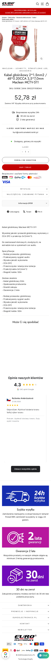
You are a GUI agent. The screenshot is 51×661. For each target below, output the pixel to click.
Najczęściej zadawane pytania (25, 194)
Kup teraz (25, 167)
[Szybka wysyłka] (25, 496)
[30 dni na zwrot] (25, 576)
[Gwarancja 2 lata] (25, 537)
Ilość (25, 147)
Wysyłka (18, 103)
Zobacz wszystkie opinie (25, 469)
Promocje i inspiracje (25, 611)
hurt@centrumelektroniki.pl (25, 132)
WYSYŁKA (25, 189)
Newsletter (25, 630)
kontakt (25, 624)
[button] (43, 655)
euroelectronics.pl (25, 617)
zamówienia (25, 605)
